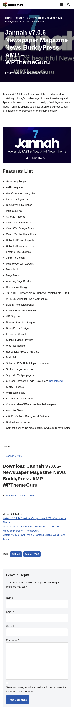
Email (10, 611)
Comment (12, 640)
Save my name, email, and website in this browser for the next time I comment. (36, 689)
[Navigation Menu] (61, 4)
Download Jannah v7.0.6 (20, 495)
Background (56, 380)
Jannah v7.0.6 (14, 455)
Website (10, 625)
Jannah (16, 554)
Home (8, 17)
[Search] (68, 4)
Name (10, 597)
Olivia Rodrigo (16, 73)
